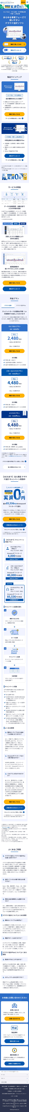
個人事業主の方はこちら (14, 467)
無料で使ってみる (14, 114)
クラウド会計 (8, 305)
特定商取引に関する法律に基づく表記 (16, 1088)
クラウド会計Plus (21, 305)
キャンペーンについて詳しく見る (13, 529)
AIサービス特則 (14, 1096)
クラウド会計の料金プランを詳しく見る (13, 461)
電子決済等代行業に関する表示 (8, 1093)
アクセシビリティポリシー (21, 1093)
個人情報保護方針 (11, 1086)
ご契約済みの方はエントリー (14, 525)
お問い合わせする (14, 1019)
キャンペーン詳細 (5, 827)
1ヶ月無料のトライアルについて (15, 456)
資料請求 (23, 2)
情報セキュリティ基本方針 (22, 1086)
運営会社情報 (4, 1086)
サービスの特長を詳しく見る (13, 118)
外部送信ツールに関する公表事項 (14, 1091)
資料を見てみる (14, 1041)
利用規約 (6, 1088)
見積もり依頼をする (14, 1064)
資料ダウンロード (14, 156)
